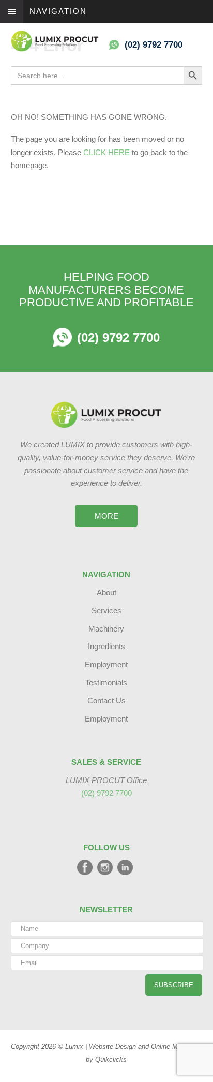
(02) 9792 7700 (160, 45)
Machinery (106, 628)
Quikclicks (111, 1059)
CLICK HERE (106, 152)
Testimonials (106, 682)
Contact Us (106, 700)
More (106, 516)
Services (106, 610)
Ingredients (106, 646)
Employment (106, 664)
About (106, 592)
